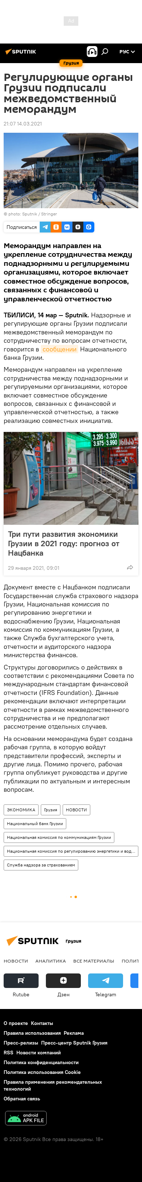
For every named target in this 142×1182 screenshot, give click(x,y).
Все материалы (93, 960)
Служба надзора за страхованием (41, 865)
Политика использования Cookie (42, 1072)
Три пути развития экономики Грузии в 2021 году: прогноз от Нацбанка (63, 543)
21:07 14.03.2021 (23, 123)
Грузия (50, 809)
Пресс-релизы (21, 1042)
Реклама (74, 1033)
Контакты (42, 1023)
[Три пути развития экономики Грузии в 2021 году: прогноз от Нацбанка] (71, 478)
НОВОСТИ (76, 809)
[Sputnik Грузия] (22, 54)
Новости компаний (38, 1052)
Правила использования (32, 1033)
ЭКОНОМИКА (21, 809)
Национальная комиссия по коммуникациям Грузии (59, 837)
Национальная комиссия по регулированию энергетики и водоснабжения (72, 851)
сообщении (59, 349)
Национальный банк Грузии (35, 823)
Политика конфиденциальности (41, 1062)
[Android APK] (26, 1119)
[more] (130, 567)
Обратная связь (22, 1098)
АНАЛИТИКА (50, 960)
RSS (8, 1052)
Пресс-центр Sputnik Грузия (74, 1042)
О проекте (16, 1023)
